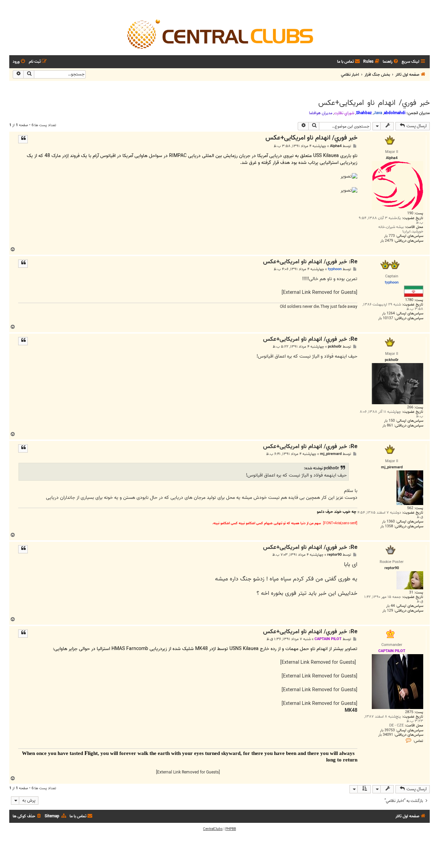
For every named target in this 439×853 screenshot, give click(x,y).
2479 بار (386, 241)
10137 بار (385, 318)
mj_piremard (331, 454)
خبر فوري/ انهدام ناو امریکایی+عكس (374, 103)
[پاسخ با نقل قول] (23, 139)
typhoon (335, 269)
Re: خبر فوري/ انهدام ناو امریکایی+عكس (310, 262)
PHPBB (230, 829)
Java (377, 113)
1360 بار (388, 521)
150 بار (389, 421)
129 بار (387, 611)
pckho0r (335, 347)
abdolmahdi (394, 113)
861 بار (387, 425)
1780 (409, 300)
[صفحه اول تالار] (219, 33)
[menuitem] (391, 62)
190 (410, 213)
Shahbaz (364, 113)
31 (411, 592)
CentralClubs (213, 829)
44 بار (390, 606)
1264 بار (388, 313)
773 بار (389, 236)
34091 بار (385, 735)
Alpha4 (336, 146)
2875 (409, 712)
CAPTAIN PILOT (328, 639)
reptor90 (334, 555)
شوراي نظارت (344, 113)
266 (410, 407)
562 (410, 508)
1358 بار (386, 526)
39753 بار (387, 730)
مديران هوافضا (320, 113)
